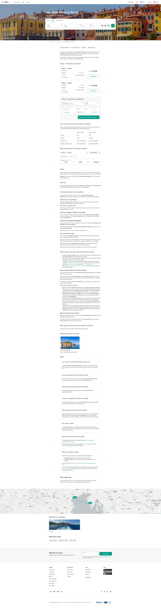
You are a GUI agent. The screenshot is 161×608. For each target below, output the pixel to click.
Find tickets (93, 76)
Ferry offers (17, 2)
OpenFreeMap (144, 513)
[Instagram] (104, 591)
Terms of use (60, 602)
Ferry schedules (52, 578)
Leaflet (140, 513)
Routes (50, 576)
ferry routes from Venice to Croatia (75, 262)
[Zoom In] (159, 509)
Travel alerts (88, 577)
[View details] (74, 555)
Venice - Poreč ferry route (72, 264)
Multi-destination (59, 20)
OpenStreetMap (158, 513)
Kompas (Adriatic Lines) (65, 214)
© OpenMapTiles (149, 513)
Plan (23, 2)
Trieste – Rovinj (53, 540)
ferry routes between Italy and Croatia (77, 265)
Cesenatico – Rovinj (63, 540)
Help (137, 2)
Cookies (65, 602)
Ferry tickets (51, 41)
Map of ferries (72, 480)
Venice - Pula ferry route (86, 264)
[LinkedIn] (110, 591)
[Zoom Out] (159, 511)
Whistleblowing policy (78, 602)
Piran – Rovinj (73, 540)
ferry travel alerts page (67, 468)
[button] (66, 152)
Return (53, 20)
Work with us (70, 572)
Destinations (52, 574)
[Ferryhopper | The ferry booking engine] (5, 2)
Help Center (88, 572)
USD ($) (149, 2)
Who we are (70, 569)
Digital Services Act (87, 602)
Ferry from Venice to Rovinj (68, 41)
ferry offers (87, 172)
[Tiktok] (107, 591)
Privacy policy (70, 602)
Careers (69, 576)
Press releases (70, 574)
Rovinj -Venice (75, 259)
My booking (131, 2)
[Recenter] (159, 507)
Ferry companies (53, 581)
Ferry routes (58, 41)
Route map (51, 583)
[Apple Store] (107, 573)
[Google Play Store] (107, 570)
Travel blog (51, 572)
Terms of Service (86, 558)
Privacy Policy (105, 556)
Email (84, 552)
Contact (87, 574)
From (48, 24)
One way (48, 20)
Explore (28, 2)
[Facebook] (101, 591)
